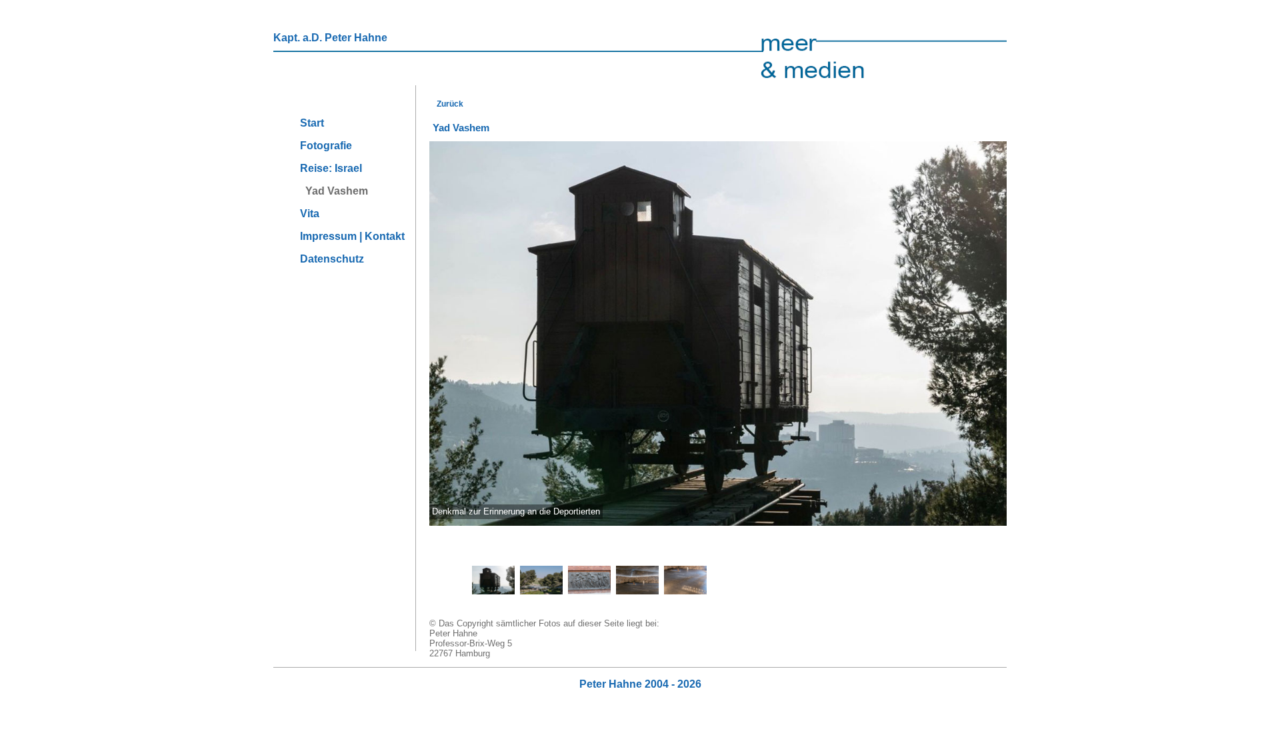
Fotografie (326, 145)
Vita (309, 213)
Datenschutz (332, 259)
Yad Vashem (334, 191)
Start (312, 123)
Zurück (448, 104)
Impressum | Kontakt (352, 236)
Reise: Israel (331, 168)
